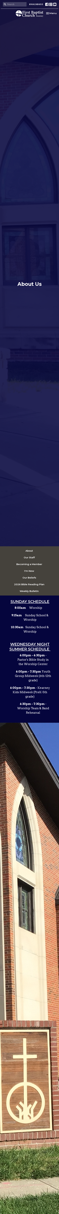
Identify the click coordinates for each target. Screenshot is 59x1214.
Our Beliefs (29, 577)
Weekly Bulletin (29, 591)
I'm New (29, 570)
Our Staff (29, 557)
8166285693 (36, 4)
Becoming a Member (29, 564)
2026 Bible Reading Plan (29, 584)
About (29, 550)
